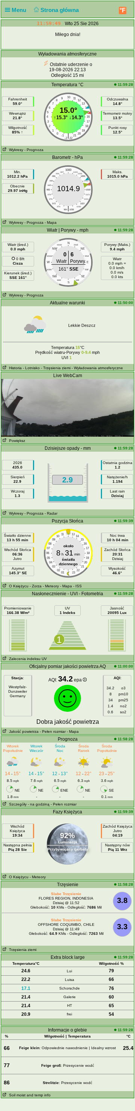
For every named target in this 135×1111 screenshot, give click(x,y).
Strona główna (60, 10)
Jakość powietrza (23, 731)
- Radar (51, 513)
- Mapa (51, 222)
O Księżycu (17, 586)
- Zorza (36, 586)
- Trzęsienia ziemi (55, 368)
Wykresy (15, 150)
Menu (19, 10)
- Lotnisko (31, 368)
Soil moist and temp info (29, 1095)
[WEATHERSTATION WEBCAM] (67, 407)
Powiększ (16, 441)
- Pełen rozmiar (53, 731)
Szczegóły (17, 804)
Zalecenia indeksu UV (27, 659)
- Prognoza (34, 150)
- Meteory (51, 586)
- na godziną (39, 804)
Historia (14, 368)
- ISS (77, 586)
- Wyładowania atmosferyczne (97, 368)
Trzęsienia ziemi (21, 950)
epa (78, 680)
